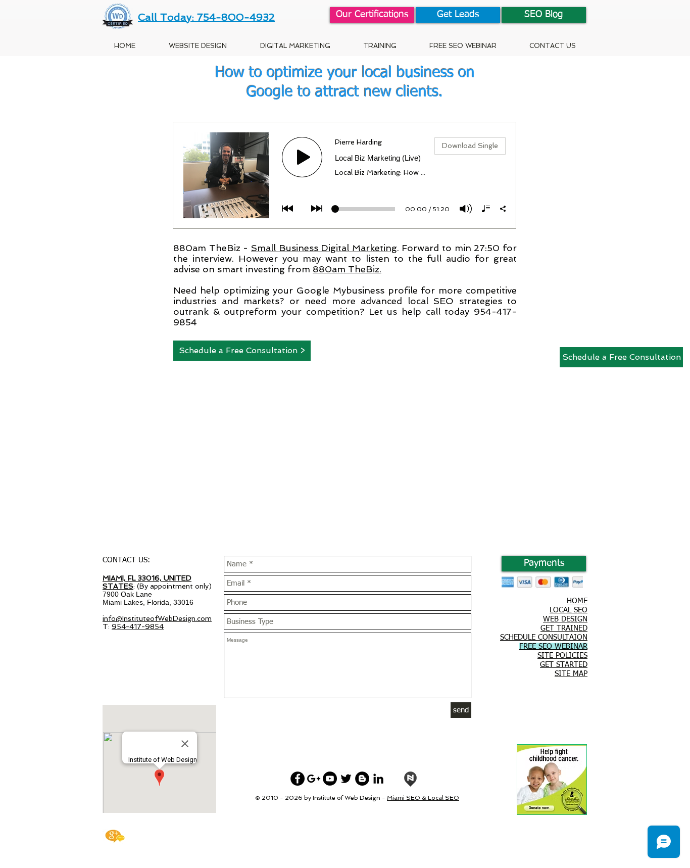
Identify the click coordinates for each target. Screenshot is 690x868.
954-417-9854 (138, 626)
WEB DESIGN (565, 619)
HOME (577, 601)
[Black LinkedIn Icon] (378, 778)
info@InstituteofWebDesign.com (157, 618)
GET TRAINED (563, 628)
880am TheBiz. (347, 269)
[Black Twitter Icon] (346, 778)
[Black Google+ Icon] (314, 778)
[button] (380, 45)
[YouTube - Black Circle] (330, 778)
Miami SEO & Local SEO (423, 797)
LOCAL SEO (568, 610)
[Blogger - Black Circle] (362, 778)
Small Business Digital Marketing (324, 248)
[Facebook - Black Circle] (297, 778)
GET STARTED (563, 664)
